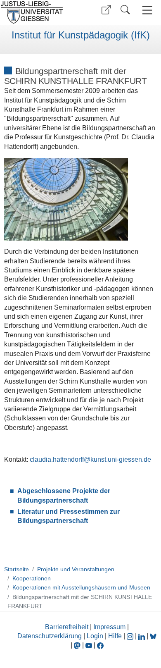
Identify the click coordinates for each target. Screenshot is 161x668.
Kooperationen (31, 578)
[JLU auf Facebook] (100, 645)
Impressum (109, 626)
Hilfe (115, 635)
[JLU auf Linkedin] (142, 635)
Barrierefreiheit (66, 626)
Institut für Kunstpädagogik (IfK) (81, 35)
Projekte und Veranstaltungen (75, 569)
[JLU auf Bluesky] (153, 635)
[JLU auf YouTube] (88, 645)
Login (96, 635)
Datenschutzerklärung (49, 635)
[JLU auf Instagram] (131, 635)
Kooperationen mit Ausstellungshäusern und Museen (81, 587)
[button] (106, 9)
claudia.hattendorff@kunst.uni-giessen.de (90, 459)
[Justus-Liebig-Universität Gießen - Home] (39, 12)
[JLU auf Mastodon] (78, 645)
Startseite (16, 569)
